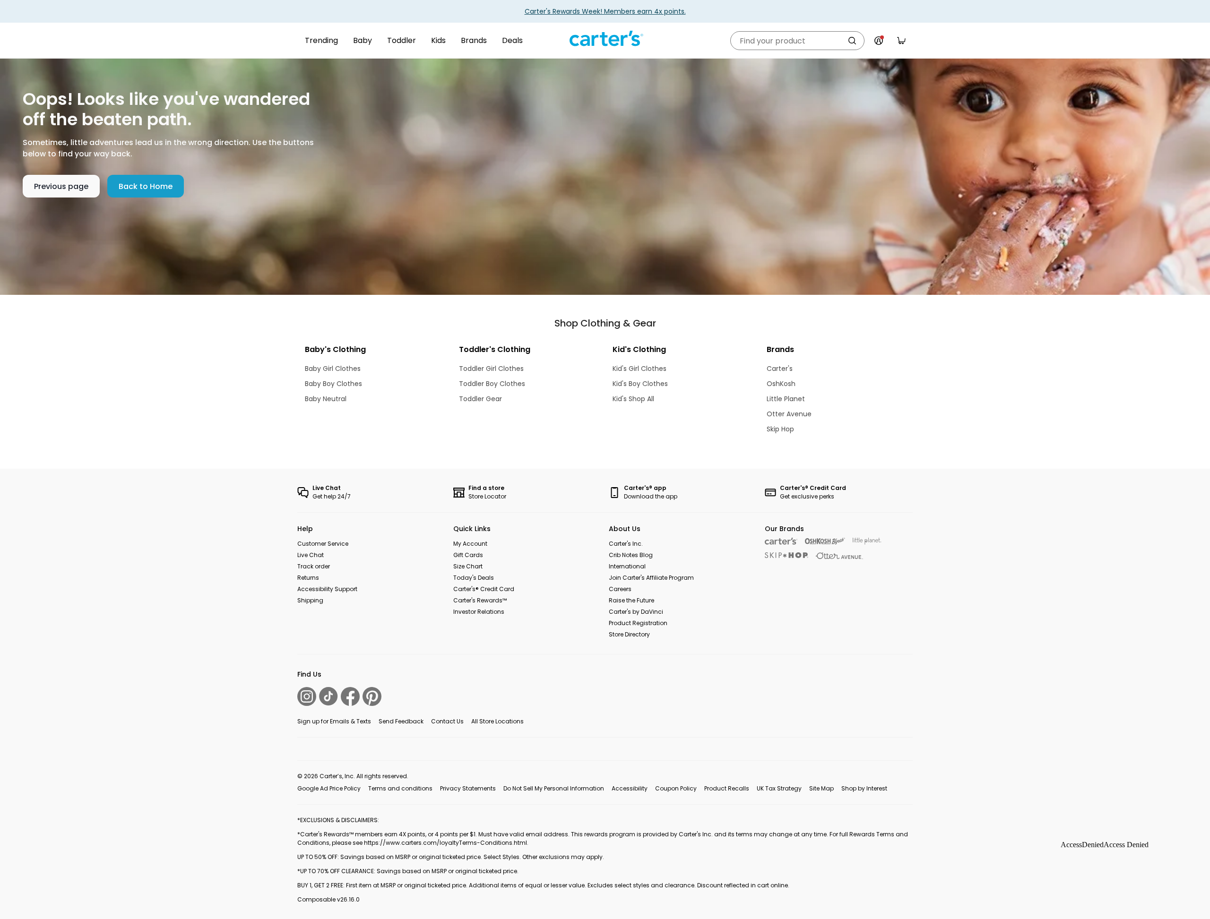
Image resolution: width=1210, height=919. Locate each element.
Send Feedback (401, 721)
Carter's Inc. (626, 544)
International (627, 566)
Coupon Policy (676, 788)
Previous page (61, 186)
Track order (313, 566)
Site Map (821, 788)
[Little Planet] (867, 541)
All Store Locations (497, 721)
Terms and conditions (400, 788)
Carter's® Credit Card (483, 589)
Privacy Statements (468, 788)
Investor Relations (478, 612)
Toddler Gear (480, 399)
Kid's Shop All (633, 399)
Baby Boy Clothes (333, 383)
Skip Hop (780, 429)
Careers (620, 589)
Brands (474, 40)
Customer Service (322, 544)
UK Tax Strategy (779, 788)
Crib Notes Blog (631, 555)
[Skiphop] (786, 555)
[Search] (852, 40)
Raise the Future (631, 600)
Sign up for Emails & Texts (334, 721)
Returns (308, 578)
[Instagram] (306, 696)
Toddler (401, 40)
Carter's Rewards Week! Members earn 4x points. (605, 11)
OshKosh (781, 383)
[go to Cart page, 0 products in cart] (901, 40)
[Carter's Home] (605, 39)
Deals (512, 40)
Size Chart (468, 566)
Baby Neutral (325, 399)
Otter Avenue (789, 414)
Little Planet (786, 399)
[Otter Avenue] (839, 555)
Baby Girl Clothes (333, 368)
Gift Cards (468, 555)
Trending (321, 40)
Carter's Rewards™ (480, 600)
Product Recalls (726, 788)
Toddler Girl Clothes (491, 368)
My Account (470, 544)
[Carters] (781, 541)
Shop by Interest (864, 788)
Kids (438, 40)
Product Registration (638, 623)
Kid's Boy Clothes (640, 383)
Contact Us (447, 721)
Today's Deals (473, 578)
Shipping (310, 600)
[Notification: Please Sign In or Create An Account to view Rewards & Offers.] (878, 40)
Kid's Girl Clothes (639, 368)
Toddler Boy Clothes (492, 383)
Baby (362, 40)
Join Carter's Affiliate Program (651, 578)
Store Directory (629, 634)
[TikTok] (328, 696)
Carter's (780, 368)
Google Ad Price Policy (329, 788)
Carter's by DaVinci (636, 612)
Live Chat (310, 555)
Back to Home (146, 186)
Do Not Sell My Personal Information (553, 788)
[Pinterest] (372, 696)
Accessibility (630, 788)
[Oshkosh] (825, 541)
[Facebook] (350, 696)
